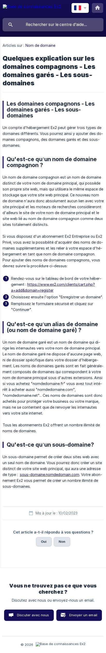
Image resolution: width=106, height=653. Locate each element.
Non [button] (62, 541)
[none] (32, 9)
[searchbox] (53, 24)
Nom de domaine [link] (40, 45)
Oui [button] (44, 541)
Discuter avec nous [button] (33, 615)
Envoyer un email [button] (83, 615)
